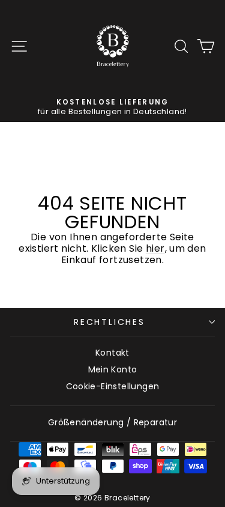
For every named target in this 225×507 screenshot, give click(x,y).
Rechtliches (109, 322)
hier (155, 248)
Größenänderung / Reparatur (112, 422)
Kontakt (112, 353)
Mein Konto (112, 369)
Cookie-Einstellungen (113, 386)
